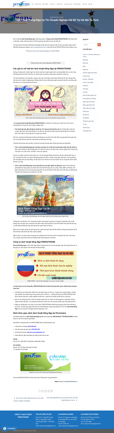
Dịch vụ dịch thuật (88, 82)
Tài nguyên (86, 118)
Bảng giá (59, 4)
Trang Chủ (38, 4)
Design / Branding (88, 79)
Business (85, 69)
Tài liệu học (86, 114)
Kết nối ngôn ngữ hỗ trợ (89, 95)
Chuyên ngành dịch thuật (90, 73)
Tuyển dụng (77, 4)
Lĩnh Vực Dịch (68, 4)
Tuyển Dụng (86, 127)
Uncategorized (87, 131)
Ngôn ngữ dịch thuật (57, 17)
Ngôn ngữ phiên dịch (89, 105)
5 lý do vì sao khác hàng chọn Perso (91, 55)
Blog (84, 66)
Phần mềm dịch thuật (89, 108)
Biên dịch (85, 63)
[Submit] (99, 44)
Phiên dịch (86, 111)
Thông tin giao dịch (88, 121)
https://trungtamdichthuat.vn (38, 47)
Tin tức (85, 4)
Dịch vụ (52, 4)
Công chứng (86, 76)
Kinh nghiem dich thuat (89, 98)
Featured (85, 85)
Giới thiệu (45, 4)
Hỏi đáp (85, 92)
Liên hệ (90, 4)
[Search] (33, 4)
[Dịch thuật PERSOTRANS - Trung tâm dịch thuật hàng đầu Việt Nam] (21, 4)
